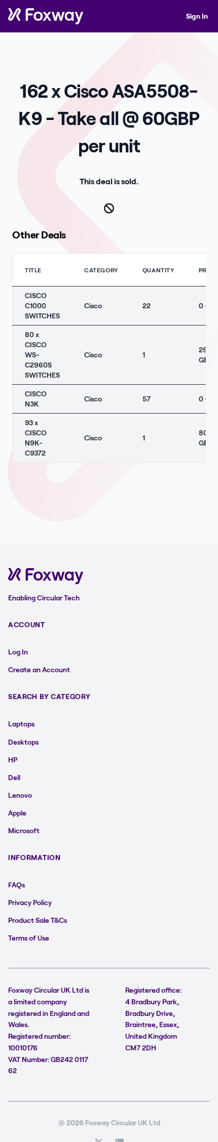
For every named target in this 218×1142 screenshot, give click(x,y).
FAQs (16, 884)
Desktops (23, 742)
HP (12, 759)
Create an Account (39, 669)
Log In (18, 651)
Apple (17, 812)
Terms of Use (28, 937)
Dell (14, 777)
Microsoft (24, 830)
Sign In (197, 16)
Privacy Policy (30, 902)
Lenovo (20, 795)
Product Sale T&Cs (37, 920)
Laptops (21, 723)
